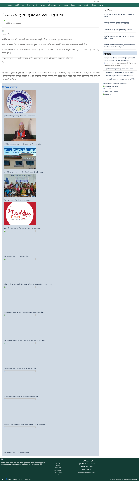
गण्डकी (86, 5)
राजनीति (17, 5)
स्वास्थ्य (66, 5)
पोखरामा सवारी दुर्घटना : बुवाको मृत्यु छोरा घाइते (118, 29)
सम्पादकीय (101, 5)
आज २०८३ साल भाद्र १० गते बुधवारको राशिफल (16, 452)
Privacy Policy (27, 479)
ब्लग (60, 5)
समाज (79, 5)
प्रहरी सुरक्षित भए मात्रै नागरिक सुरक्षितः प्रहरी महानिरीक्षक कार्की (20, 368)
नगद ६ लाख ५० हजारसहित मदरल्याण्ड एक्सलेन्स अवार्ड (119, 15)
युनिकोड (9, 479)
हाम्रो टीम (15, 479)
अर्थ (23, 5)
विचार (28, 5)
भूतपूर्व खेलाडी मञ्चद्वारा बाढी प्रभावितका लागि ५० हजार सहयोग (19, 116)
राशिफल (93, 5)
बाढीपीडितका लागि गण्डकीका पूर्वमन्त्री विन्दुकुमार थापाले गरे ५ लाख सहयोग (22, 144)
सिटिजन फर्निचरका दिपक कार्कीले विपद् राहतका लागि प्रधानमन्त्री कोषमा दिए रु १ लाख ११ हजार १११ (29, 284)
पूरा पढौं (124, 65)
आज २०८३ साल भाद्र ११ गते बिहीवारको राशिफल (16, 256)
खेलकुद (73, 5)
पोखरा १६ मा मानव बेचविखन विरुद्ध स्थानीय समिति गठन (17, 200)
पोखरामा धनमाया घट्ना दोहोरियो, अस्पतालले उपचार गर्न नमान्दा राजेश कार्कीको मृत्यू (119, 45)
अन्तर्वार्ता (35, 5)
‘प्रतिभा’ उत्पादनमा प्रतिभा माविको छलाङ (116, 23)
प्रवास (43, 5)
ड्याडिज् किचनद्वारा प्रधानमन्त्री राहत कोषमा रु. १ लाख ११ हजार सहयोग (22, 228)
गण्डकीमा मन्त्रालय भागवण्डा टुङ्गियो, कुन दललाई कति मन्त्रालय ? (119, 37)
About (20, 479)
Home (3, 479)
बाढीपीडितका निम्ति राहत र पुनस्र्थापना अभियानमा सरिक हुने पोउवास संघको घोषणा (24, 312)
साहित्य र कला (52, 5)
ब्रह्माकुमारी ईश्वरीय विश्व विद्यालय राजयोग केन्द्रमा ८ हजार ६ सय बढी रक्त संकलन (24, 424)
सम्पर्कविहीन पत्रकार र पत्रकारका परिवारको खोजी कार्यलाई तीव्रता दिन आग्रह (23, 172)
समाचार (9, 5)
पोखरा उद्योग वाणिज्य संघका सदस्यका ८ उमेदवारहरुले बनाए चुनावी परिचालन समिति (24, 340)
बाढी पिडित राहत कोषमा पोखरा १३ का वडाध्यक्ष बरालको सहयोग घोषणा (21, 396)
